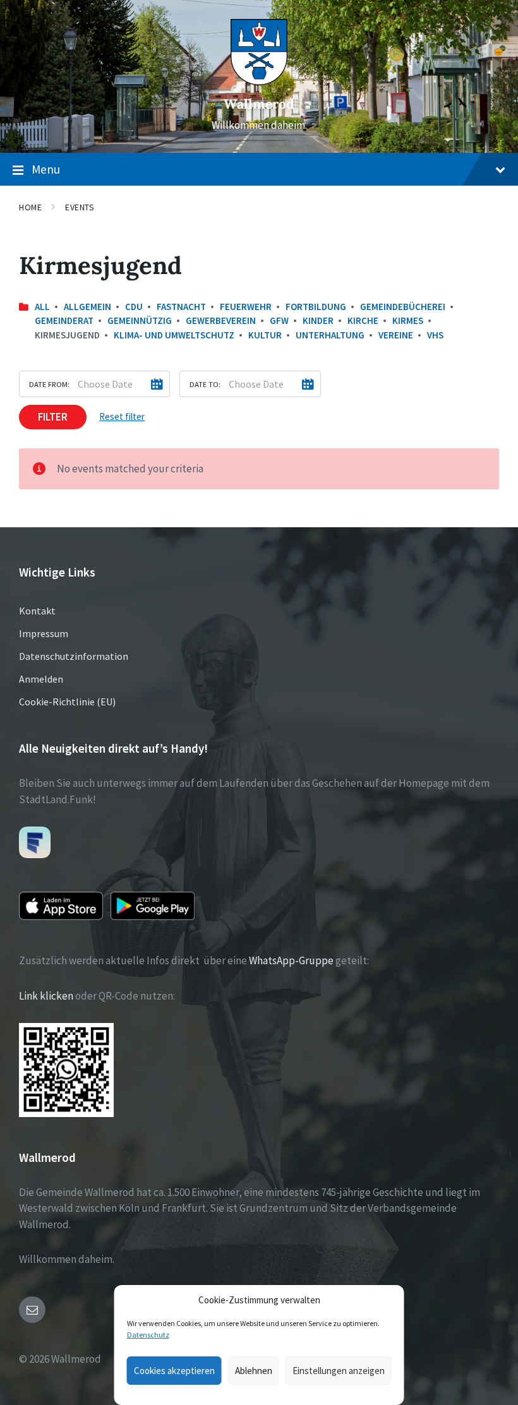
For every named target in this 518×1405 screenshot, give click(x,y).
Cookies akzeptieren (174, 1371)
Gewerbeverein (221, 320)
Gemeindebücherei (402, 307)
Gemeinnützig (139, 320)
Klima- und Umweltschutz (174, 335)
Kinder (318, 320)
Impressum (43, 633)
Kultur (265, 335)
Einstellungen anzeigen (338, 1371)
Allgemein (87, 307)
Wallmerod (259, 103)
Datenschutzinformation (73, 656)
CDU (134, 307)
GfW (279, 320)
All (42, 307)
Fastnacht (181, 307)
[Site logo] (259, 81)
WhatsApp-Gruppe (291, 960)
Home (30, 207)
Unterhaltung (330, 335)
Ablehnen (253, 1371)
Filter (53, 417)
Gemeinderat (64, 320)
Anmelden (41, 679)
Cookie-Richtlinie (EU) (67, 701)
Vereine (395, 335)
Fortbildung (316, 307)
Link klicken (46, 996)
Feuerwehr (246, 307)
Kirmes (407, 320)
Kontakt (37, 610)
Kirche (362, 320)
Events (79, 207)
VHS (435, 335)
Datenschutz (148, 1334)
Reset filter (122, 416)
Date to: (205, 384)
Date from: (49, 384)
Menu (46, 169)
